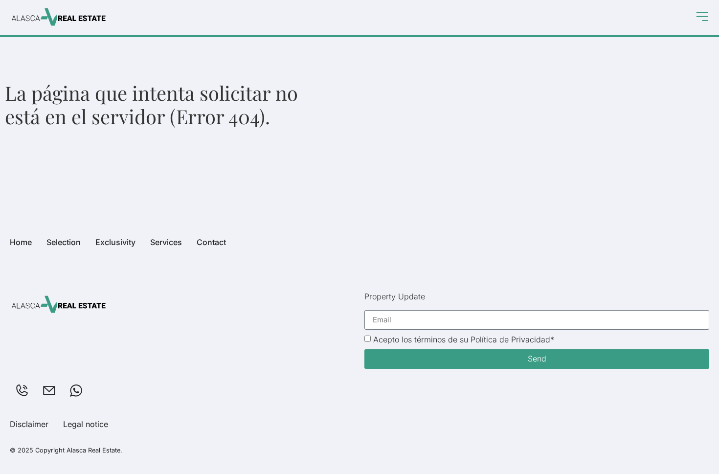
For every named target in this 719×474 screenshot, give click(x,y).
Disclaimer (29, 424)
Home (21, 242)
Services (166, 242)
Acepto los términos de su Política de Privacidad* (463, 339)
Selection (63, 242)
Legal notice (85, 424)
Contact (211, 242)
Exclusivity (115, 242)
